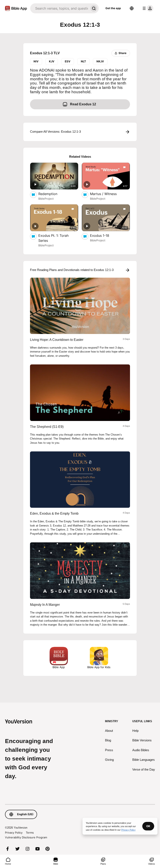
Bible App (58, 667)
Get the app (113, 8)
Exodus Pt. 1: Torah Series (53, 238)
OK (148, 826)
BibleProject (46, 198)
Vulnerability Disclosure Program (26, 837)
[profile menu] (147, 8)
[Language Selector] (132, 8)
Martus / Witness (107, 193)
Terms (30, 832)
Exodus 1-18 (104, 235)
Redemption (52, 193)
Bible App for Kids (98, 667)
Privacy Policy (13, 832)
